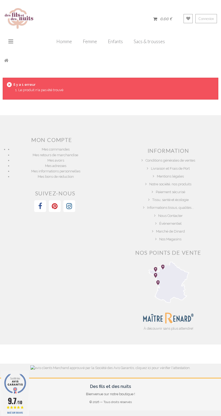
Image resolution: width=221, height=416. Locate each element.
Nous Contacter (170, 216)
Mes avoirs (55, 160)
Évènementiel (170, 223)
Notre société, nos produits (170, 184)
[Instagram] (69, 206)
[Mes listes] (188, 18)
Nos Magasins (170, 239)
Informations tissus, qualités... (170, 208)
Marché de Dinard (170, 231)
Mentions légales (170, 176)
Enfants (115, 41)
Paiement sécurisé (170, 192)
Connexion (206, 18)
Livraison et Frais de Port (170, 168)
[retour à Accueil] (6, 60)
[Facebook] (40, 206)
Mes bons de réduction (56, 177)
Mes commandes (56, 149)
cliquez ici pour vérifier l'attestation (163, 368)
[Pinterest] (55, 206)
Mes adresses (55, 166)
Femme (90, 41)
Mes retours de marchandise (56, 155)
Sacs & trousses (149, 41)
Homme (64, 41)
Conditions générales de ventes (170, 160)
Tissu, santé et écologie (170, 200)
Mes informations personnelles (55, 171)
